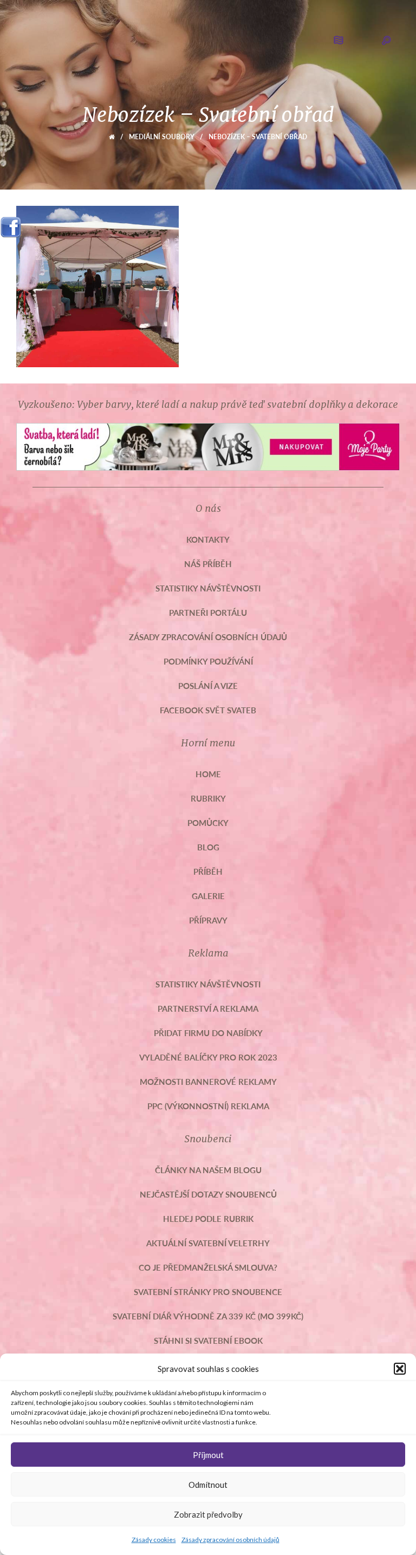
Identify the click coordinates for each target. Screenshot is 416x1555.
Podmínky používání (208, 661)
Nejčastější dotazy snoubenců (208, 1194)
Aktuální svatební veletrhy (208, 1242)
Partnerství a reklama (208, 1008)
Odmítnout (207, 1484)
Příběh (208, 871)
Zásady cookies (154, 1540)
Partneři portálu (208, 612)
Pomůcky (208, 822)
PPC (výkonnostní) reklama (208, 1105)
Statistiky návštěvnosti (208, 588)
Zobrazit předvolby (208, 1514)
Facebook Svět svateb (208, 709)
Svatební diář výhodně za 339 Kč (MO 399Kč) (208, 1316)
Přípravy (208, 920)
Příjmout (208, 1455)
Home (208, 773)
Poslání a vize (208, 685)
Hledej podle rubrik (208, 1218)
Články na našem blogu (208, 1169)
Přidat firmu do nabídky (208, 1032)
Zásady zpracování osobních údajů (230, 1540)
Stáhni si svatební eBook (208, 1340)
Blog (208, 847)
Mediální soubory (161, 136)
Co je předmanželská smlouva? (208, 1267)
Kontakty (208, 539)
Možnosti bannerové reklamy (208, 1081)
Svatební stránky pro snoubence (208, 1291)
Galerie (208, 895)
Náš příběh (208, 563)
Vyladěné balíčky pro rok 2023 (208, 1057)
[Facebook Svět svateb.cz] (11, 223)
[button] (399, 1368)
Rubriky (208, 798)
